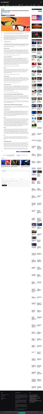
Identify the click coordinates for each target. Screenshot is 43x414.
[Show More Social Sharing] (15, 15)
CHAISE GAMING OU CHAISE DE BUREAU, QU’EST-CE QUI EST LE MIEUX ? (39, 387)
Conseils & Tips (34, 5)
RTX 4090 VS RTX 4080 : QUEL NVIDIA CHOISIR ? (34, 140)
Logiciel (35, 399)
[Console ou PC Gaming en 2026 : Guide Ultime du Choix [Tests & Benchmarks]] (5, 162)
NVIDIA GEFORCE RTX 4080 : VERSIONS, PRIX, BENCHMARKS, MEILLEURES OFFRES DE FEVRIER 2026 (34, 380)
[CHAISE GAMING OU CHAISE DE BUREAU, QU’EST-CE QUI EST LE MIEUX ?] (39, 384)
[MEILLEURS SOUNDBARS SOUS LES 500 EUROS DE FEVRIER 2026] (39, 286)
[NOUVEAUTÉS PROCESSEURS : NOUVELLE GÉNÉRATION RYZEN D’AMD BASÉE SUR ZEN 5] (39, 208)
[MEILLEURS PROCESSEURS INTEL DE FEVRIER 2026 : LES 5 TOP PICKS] (34, 159)
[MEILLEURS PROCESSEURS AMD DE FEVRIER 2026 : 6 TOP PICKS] (39, 159)
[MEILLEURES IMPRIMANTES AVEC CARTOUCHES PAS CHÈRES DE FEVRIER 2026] (34, 257)
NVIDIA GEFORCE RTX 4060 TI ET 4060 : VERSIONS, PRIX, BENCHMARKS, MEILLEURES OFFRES (34, 74)
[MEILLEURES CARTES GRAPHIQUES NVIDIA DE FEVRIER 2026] (39, 165)
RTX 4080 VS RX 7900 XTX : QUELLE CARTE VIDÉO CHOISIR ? (39, 134)
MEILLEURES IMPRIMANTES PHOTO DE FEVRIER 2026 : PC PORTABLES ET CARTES (39, 268)
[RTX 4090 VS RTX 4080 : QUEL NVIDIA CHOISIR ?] (34, 137)
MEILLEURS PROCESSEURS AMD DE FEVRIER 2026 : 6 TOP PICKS (39, 162)
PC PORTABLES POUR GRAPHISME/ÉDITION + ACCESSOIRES (39, 115)
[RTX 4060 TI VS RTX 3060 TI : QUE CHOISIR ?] (34, 125)
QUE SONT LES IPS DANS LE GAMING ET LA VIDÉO (34, 234)
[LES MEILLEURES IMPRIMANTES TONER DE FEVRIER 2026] (39, 251)
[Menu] (1, 5)
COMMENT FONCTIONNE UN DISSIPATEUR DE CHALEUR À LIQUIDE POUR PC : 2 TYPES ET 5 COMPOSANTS (39, 147)
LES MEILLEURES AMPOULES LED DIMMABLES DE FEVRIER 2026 (39, 241)
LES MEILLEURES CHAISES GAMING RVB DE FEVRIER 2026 (34, 275)
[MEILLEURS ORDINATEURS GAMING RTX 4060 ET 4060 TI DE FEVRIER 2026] (34, 193)
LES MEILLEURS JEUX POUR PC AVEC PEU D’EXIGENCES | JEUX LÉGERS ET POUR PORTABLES (34, 101)
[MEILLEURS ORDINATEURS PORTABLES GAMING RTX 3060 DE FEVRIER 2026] (39, 369)
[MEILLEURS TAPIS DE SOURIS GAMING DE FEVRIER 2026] (39, 231)
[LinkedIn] (1, 37)
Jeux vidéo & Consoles (7, 5)
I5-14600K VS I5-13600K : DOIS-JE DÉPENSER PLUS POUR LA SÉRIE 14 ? (34, 121)
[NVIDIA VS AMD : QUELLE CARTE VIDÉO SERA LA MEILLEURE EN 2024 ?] (39, 118)
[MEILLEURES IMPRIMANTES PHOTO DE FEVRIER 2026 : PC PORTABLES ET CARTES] (39, 265)
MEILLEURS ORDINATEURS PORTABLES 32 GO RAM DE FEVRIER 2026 (39, 189)
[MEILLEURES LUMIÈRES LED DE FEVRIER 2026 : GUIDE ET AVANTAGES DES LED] (39, 224)
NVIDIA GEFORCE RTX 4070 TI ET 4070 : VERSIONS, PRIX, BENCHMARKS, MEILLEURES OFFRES (39, 52)
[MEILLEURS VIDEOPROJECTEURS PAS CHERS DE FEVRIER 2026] (34, 336)
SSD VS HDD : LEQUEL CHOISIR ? (34, 352)
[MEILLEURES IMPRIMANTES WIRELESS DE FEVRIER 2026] (34, 56)
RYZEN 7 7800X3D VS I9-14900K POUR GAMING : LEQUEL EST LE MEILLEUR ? (39, 109)
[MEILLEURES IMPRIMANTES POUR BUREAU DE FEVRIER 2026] (39, 336)
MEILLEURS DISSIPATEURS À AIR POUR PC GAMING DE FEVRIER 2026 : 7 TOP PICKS (39, 155)
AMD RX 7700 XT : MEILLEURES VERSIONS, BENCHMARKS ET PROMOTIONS (33, 182)
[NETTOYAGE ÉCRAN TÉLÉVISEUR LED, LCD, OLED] (39, 294)
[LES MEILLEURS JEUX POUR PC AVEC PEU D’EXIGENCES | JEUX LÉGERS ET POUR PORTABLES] (34, 98)
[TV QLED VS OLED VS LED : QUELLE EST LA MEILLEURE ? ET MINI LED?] (39, 343)
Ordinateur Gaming (34, 400)
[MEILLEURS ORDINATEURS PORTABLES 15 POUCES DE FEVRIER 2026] (34, 279)
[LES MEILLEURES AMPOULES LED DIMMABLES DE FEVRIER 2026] (39, 237)
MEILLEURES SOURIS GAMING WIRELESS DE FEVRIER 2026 (34, 240)
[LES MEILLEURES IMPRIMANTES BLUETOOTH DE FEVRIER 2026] (34, 308)
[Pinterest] (1, 39)
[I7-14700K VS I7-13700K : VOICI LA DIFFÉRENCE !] (34, 112)
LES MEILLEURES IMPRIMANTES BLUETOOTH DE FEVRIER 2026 (33, 311)
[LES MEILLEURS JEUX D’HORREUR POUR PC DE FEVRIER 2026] (39, 85)
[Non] (42, 412)
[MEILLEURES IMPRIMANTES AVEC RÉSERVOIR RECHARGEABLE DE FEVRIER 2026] (39, 56)
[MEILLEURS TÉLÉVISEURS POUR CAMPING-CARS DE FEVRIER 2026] (39, 308)
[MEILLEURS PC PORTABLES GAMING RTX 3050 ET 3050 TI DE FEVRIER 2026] (39, 377)
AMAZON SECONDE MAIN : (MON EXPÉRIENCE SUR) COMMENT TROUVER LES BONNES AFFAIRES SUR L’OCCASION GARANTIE (39, 220)
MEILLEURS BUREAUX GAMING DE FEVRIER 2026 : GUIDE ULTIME (34, 247)
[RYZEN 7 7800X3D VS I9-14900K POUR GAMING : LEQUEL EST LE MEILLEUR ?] (39, 105)
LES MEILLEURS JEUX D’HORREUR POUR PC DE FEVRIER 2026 (39, 88)
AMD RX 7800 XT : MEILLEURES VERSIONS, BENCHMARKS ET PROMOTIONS (39, 182)
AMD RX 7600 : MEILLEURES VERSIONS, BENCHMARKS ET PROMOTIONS (39, 175)
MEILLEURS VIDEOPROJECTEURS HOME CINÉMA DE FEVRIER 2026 (39, 333)
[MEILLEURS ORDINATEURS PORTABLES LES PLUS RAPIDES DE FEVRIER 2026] (34, 186)
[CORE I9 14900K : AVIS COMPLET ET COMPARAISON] (34, 208)
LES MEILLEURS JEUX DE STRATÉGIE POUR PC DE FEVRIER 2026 (34, 88)
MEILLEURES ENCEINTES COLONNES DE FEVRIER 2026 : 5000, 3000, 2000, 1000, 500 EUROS (34, 318)
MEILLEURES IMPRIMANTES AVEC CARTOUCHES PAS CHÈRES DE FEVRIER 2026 (34, 261)
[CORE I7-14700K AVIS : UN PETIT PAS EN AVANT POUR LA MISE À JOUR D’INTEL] (39, 200)
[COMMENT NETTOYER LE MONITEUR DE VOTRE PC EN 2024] (34, 300)
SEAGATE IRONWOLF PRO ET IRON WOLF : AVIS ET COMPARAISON (34, 94)
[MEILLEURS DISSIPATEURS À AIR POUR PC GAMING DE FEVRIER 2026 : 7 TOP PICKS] (39, 151)
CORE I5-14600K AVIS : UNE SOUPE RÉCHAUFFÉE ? (39, 196)
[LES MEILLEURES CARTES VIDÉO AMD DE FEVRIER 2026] (34, 165)
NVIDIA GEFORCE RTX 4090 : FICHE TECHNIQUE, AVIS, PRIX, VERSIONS (39, 353)
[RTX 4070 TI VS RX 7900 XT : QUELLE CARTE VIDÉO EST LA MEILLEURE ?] (34, 131)
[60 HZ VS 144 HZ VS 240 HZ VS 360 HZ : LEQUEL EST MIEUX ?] (39, 279)
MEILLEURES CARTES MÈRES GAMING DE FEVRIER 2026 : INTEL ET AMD (34, 373)
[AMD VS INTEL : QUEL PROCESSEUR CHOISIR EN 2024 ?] (34, 105)
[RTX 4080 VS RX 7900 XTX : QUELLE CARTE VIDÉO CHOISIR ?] (39, 131)
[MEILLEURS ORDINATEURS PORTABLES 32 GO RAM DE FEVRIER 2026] (39, 186)
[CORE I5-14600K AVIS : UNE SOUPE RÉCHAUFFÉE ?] (39, 193)
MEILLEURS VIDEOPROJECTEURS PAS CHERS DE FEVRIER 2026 (34, 339)
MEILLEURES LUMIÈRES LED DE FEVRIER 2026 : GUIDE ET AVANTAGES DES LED (39, 227)
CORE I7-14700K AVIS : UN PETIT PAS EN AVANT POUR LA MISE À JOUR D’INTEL (39, 204)
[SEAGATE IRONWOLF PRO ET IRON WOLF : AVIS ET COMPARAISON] (34, 91)
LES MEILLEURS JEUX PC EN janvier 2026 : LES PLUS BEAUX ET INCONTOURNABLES (34, 81)
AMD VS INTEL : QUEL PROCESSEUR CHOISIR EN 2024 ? (34, 108)
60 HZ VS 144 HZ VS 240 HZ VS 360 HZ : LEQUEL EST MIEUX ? (39, 282)
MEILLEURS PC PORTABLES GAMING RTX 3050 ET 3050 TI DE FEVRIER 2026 (39, 380)
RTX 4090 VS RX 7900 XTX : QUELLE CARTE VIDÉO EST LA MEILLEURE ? (34, 147)
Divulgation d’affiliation (3, 398)
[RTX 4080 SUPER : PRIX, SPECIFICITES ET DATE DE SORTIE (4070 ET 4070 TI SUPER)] (34, 200)
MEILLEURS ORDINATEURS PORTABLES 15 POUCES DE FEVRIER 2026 (34, 283)
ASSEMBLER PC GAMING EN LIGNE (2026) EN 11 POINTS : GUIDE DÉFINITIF (25, 166)
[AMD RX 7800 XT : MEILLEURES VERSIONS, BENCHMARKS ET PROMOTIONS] (39, 179)
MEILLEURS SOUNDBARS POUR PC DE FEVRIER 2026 (34, 297)
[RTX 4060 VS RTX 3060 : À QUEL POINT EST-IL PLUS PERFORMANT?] (39, 125)
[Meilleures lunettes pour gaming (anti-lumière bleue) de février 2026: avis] (15, 24)
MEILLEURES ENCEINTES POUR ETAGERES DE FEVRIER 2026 (34, 333)
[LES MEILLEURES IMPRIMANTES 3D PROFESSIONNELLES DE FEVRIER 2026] (39, 257)
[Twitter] (1, 36)
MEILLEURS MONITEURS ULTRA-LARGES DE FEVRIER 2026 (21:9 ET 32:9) (39, 74)
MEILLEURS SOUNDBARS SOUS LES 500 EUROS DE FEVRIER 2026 (39, 290)
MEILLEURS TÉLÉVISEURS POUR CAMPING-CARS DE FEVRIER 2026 (39, 311)
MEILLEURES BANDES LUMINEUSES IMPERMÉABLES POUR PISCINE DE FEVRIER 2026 (39, 304)
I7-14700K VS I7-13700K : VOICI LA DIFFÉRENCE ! (33, 115)
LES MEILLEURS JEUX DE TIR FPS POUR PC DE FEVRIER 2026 (39, 81)
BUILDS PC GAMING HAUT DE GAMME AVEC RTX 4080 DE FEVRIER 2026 (39, 366)
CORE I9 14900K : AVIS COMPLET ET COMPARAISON (34, 211)
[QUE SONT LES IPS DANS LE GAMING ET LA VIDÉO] (34, 231)
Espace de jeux (38, 396)
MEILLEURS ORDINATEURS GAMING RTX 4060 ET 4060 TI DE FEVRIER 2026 (34, 197)
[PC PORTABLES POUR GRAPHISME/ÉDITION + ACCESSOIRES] (39, 112)
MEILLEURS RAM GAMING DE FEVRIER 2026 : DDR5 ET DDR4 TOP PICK (34, 366)
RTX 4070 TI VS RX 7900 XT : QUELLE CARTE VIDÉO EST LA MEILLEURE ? (34, 134)
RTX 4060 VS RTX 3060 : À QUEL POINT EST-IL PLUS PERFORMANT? (39, 128)
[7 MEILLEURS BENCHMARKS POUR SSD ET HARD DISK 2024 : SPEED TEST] (39, 98)
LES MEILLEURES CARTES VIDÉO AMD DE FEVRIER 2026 (34, 168)
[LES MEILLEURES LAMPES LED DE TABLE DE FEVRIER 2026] (39, 244)
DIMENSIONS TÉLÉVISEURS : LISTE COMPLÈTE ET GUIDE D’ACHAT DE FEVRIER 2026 (39, 94)
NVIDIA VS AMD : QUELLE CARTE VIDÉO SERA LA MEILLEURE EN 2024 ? (39, 121)
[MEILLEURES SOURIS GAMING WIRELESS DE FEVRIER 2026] (34, 237)
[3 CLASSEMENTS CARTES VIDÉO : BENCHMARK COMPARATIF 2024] (34, 216)
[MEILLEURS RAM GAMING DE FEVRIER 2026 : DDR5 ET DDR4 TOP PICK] (34, 363)
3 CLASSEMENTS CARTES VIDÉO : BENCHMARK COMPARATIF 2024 (34, 219)
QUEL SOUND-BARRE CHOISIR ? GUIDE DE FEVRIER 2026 (34, 227)
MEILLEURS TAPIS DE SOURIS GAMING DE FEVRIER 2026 (39, 234)
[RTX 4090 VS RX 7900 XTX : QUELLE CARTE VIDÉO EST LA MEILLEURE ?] (34, 143)
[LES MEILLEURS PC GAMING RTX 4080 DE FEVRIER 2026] (39, 356)
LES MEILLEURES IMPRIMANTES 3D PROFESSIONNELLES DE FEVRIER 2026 (39, 261)
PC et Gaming (4, 13)
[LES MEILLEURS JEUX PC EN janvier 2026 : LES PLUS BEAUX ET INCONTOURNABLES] (34, 78)
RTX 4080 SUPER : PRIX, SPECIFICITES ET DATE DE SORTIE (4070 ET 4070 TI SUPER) (34, 204)
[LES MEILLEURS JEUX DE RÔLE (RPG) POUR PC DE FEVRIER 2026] (15, 162)
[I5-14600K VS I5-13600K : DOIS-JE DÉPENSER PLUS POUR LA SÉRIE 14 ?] (34, 118)
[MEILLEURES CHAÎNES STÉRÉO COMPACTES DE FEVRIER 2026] (39, 314)
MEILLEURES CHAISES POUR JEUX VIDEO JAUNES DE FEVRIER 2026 (34, 387)
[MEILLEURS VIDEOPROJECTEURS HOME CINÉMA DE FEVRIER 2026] (39, 329)
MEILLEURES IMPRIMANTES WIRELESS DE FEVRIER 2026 (34, 60)
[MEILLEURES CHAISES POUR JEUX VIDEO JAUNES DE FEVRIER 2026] (34, 384)
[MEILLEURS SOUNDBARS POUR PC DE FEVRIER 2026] (34, 294)
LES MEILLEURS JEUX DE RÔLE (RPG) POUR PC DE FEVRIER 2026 (15, 166)
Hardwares (32, 398)
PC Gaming (4, 5)
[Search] (41, 5)
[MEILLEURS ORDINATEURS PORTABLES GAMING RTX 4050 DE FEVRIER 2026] (39, 63)
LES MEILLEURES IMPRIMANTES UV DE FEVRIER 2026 (34, 268)
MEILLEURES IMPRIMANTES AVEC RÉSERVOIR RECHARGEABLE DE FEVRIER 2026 (39, 60)
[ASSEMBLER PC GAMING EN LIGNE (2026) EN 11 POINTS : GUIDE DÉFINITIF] (25, 162)
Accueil (2, 399)
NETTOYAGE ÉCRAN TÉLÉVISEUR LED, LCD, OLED (39, 297)
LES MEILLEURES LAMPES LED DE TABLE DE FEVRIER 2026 (39, 247)
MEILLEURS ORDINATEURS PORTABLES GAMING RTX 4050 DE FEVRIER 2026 (39, 67)
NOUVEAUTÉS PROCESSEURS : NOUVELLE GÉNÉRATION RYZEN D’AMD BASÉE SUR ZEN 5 (39, 212)
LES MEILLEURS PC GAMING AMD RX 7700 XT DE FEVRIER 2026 (34, 174)
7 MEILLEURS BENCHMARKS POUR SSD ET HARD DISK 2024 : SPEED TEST (39, 101)
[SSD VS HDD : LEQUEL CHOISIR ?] (34, 349)
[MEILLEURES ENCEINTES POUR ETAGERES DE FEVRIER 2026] (34, 329)
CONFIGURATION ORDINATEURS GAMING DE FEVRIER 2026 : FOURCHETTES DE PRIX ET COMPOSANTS (34, 290)
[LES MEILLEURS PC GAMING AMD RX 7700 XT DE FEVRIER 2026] (34, 171)
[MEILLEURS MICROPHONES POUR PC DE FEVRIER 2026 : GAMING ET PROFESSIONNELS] (34, 322)
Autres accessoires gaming (20, 5)
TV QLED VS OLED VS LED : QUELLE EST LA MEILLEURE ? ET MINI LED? (39, 346)
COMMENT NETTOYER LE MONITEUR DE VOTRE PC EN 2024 (34, 303)
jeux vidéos (31, 399)
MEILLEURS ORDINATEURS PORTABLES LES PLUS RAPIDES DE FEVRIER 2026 (34, 189)
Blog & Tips (33, 396)
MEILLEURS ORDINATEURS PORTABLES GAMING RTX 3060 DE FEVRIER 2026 (39, 373)
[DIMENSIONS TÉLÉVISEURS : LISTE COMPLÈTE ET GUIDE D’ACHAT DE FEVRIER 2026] (39, 91)
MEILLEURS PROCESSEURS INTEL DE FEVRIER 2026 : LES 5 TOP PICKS (34, 162)
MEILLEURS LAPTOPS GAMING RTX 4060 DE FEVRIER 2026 (34, 67)
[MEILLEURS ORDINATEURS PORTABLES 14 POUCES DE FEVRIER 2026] (39, 272)
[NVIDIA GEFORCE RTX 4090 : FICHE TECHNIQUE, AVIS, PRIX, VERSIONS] (39, 349)
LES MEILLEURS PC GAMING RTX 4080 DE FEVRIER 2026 (39, 359)
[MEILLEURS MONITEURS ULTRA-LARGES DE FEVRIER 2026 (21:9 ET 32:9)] (39, 71)
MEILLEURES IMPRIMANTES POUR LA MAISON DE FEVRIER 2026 (34, 346)
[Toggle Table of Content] (10, 41)
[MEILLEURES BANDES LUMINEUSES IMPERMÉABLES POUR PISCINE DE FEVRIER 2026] (39, 300)
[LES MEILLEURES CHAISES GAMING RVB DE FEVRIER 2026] (34, 272)
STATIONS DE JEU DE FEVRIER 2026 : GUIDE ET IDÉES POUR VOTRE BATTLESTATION (34, 254)
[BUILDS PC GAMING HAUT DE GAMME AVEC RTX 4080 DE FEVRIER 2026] (39, 363)
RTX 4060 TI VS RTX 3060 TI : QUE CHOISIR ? (34, 128)
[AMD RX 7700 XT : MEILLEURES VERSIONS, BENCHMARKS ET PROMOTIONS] (34, 179)
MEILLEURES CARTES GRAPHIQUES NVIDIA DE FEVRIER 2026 (39, 168)
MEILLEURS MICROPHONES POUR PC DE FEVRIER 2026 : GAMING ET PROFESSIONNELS (34, 326)
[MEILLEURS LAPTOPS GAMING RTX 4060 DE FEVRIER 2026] (34, 63)
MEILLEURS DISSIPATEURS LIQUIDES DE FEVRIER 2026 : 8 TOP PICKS (34, 155)
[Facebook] (1, 34)
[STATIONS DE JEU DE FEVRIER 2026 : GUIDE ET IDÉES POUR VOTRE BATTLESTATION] (34, 251)
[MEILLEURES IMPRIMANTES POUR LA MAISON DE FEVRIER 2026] (34, 343)
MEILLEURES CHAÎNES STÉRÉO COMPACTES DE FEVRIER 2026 (39, 317)
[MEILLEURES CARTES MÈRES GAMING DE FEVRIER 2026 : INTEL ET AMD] (34, 369)
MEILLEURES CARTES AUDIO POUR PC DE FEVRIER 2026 (39, 325)
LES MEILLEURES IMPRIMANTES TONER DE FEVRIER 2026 (39, 254)
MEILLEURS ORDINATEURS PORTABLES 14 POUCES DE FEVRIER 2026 (39, 275)
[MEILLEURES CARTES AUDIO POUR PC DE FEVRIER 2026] (39, 322)
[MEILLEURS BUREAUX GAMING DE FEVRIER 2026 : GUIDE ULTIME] (34, 244)
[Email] (1, 40)
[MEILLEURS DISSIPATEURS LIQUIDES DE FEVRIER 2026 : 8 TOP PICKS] (34, 151)
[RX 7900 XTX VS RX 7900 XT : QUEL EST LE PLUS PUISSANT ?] (39, 137)
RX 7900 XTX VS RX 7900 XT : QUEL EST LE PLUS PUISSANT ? (39, 140)
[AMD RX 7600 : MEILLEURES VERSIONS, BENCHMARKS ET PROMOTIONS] (39, 171)
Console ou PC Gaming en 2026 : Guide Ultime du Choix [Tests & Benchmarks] (5, 166)
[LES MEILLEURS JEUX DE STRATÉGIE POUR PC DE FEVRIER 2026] (34, 85)
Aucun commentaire (16, 13)
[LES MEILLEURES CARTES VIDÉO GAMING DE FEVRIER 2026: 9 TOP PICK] (34, 356)
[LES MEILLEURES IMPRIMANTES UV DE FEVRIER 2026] (34, 265)
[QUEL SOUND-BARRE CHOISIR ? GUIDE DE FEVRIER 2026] (34, 224)
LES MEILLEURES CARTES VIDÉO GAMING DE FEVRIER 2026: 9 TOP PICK (34, 359)
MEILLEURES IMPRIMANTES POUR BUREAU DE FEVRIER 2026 (39, 339)
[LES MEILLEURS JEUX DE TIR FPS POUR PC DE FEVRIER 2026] (39, 78)
